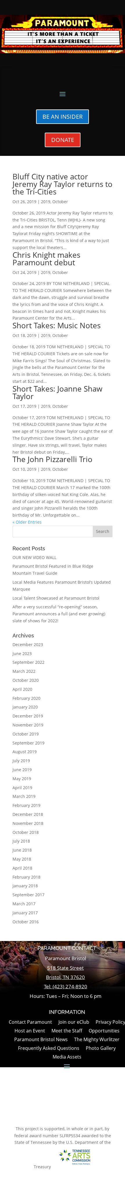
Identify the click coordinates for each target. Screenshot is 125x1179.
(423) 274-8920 (70, 986)
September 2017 (28, 894)
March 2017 (23, 903)
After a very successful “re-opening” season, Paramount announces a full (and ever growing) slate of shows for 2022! (58, 613)
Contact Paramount (30, 1022)
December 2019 (27, 716)
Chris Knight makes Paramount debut (46, 259)
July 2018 (21, 841)
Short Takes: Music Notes (56, 325)
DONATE (62, 140)
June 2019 (22, 769)
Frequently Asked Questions (48, 1048)
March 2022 (23, 671)
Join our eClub (73, 1022)
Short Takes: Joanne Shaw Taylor (57, 392)
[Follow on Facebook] (58, 1109)
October (60, 201)
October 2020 (25, 680)
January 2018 (25, 885)
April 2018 (22, 868)
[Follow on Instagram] (73, 1109)
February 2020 (26, 698)
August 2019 (24, 751)
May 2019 (21, 778)
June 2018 (22, 850)
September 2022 (28, 662)
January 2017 (25, 912)
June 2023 (22, 653)
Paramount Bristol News (41, 1040)
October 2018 (25, 832)
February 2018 (26, 877)
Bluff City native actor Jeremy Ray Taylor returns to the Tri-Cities (62, 184)
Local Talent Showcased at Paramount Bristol (55, 598)
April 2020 (22, 689)
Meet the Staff (66, 1031)
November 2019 (27, 725)
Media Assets (67, 1057)
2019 (45, 201)
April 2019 (22, 787)
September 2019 (28, 743)
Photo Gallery (101, 1048)
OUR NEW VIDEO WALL (34, 557)
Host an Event (30, 1031)
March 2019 (23, 796)
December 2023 (27, 644)
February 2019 (26, 805)
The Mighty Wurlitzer (96, 1040)
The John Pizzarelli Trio (52, 459)
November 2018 (27, 823)
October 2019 (25, 734)
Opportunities (104, 1031)
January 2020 (25, 707)
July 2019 (21, 760)
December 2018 (27, 814)
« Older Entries (27, 522)
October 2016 (25, 921)
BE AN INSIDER (62, 116)
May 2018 (21, 859)
